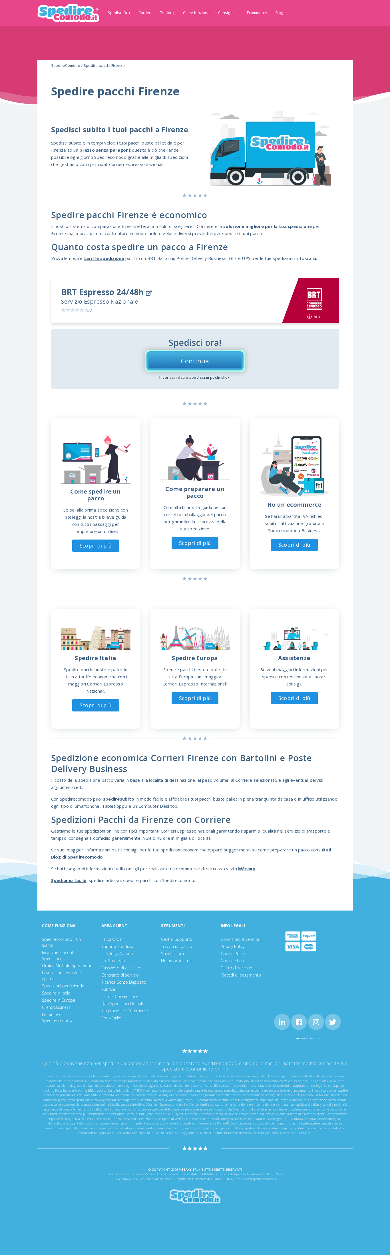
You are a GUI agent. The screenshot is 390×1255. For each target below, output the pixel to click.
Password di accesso (120, 968)
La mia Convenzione (119, 996)
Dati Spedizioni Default (122, 1003)
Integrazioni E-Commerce (124, 1010)
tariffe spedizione (104, 258)
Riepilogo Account (117, 953)
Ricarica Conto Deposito (123, 982)
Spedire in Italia (56, 993)
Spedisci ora (172, 953)
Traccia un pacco (176, 946)
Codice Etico (232, 960)
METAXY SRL (188, 1169)
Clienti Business (56, 1007)
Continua (195, 360)
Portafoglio (111, 1018)
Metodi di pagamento (241, 975)
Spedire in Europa (58, 1000)
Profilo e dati (113, 960)
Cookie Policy (233, 953)
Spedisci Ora (119, 12)
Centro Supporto (176, 939)
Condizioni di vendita (240, 939)
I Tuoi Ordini (112, 939)
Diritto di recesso (236, 968)
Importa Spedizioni (118, 946)
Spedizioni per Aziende (63, 986)
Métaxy (246, 868)
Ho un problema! (176, 960)
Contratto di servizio (120, 975)
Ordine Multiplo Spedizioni (66, 965)
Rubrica (108, 989)
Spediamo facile (69, 880)
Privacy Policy (232, 946)
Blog (279, 12)
